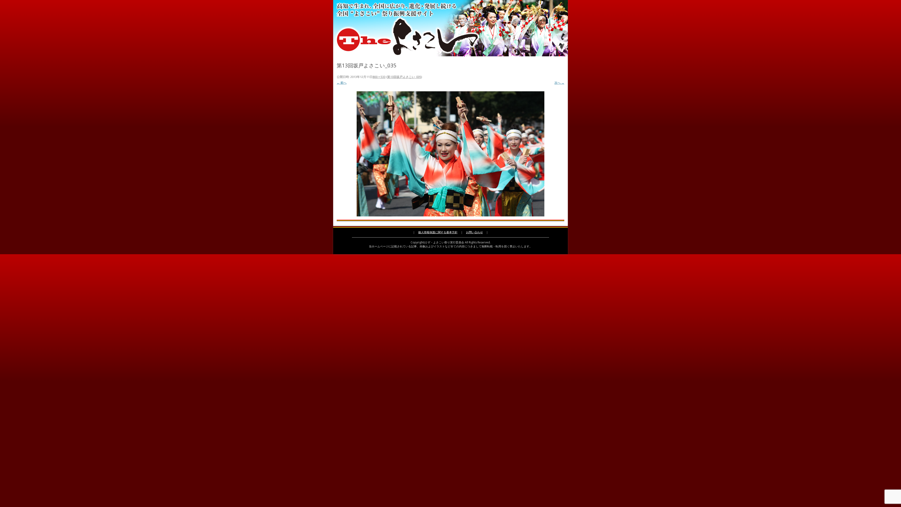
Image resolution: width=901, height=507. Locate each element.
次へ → (559, 83)
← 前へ (342, 83)
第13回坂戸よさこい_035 (404, 77)
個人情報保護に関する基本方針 (438, 232)
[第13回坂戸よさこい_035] (450, 153)
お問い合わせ (474, 232)
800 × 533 (379, 77)
